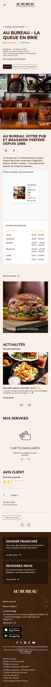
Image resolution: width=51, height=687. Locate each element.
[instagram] (6, 151)
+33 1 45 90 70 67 (10, 55)
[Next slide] (29, 405)
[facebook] (14, 151)
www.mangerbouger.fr (26, 648)
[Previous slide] (22, 405)
